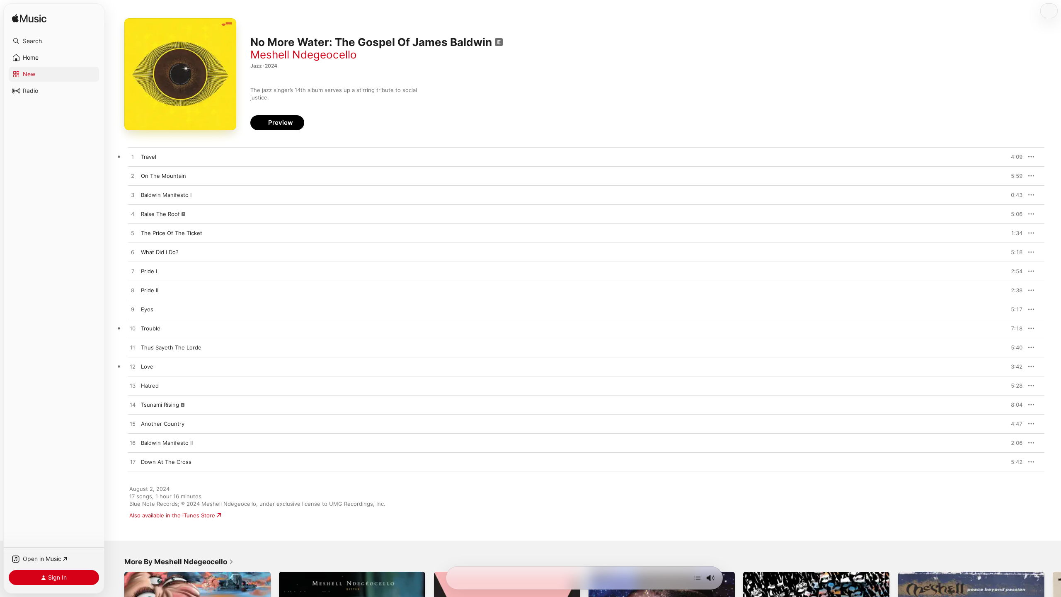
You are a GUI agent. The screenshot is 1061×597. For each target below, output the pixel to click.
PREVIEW (1013, 156)
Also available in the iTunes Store (172, 515)
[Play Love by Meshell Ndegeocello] (132, 367)
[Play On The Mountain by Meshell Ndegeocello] (132, 176)
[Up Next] (697, 578)
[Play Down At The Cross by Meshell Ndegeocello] (132, 462)
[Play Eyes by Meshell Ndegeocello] (132, 309)
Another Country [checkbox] (162, 423)
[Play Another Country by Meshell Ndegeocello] (132, 424)
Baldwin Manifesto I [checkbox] (166, 195)
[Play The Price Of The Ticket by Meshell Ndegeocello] (132, 233)
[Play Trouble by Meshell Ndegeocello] (132, 328)
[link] (179, 561)
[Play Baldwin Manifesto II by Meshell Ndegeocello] (132, 443)
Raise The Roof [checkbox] (160, 214)
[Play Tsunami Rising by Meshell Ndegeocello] (132, 405)
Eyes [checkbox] (147, 309)
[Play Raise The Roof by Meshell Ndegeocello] (132, 214)
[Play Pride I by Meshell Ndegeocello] (132, 271)
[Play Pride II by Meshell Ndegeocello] (132, 290)
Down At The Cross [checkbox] (166, 462)
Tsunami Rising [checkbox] (160, 404)
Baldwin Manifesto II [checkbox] (167, 442)
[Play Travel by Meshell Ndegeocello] (132, 157)
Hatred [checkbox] (150, 385)
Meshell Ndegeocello (303, 54)
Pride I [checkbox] (149, 271)
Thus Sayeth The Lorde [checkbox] (171, 347)
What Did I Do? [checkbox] (160, 252)
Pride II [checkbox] (149, 290)
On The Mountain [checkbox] (163, 175)
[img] (29, 19)
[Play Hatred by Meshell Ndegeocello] (132, 386)
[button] (54, 41)
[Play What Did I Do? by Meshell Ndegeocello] (132, 252)
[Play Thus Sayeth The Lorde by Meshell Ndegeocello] (132, 348)
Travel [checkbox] (148, 156)
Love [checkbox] (147, 366)
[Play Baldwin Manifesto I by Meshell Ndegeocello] (132, 195)
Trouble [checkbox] (150, 328)
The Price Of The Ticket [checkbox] (171, 233)
